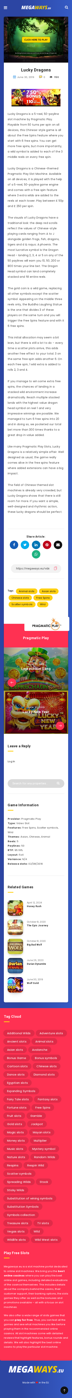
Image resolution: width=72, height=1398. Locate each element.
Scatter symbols (22, 604)
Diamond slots (44, 1074)
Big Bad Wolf (34, 944)
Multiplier (40, 1141)
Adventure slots (51, 1033)
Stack (44, 1182)
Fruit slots (14, 1116)
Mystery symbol (43, 1149)
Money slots (16, 1141)
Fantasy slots (48, 1099)
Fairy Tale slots (18, 1099)
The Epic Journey (37, 925)
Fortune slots (16, 1107)
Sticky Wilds (15, 1190)
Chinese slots (20, 598)
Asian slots (49, 591)
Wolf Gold (33, 983)
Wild (43, 604)
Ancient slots (16, 1041)
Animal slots (27, 591)
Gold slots (14, 1124)
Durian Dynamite (36, 964)
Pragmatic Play (36, 638)
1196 (56, 77)
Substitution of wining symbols (29, 1198)
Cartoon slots (17, 1066)
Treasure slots (17, 1223)
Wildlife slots (16, 1240)
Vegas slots (16, 1231)
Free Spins (43, 598)
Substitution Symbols (23, 1207)
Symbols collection (21, 1215)
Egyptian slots (17, 1083)
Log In (11, 761)
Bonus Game (16, 1058)
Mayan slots (41, 1132)
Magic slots (15, 1132)
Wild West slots (46, 1240)
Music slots (15, 1149)
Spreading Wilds (19, 1182)
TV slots (43, 1223)
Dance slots (16, 1074)
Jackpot (37, 1124)
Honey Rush (34, 906)
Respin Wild (35, 1165)
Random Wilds (44, 1157)
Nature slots (16, 1157)
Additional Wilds (19, 1033)
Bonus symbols (46, 1058)
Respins (12, 1165)
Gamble (36, 1116)
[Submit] (58, 783)
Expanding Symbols (21, 1091)
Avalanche (40, 1050)
